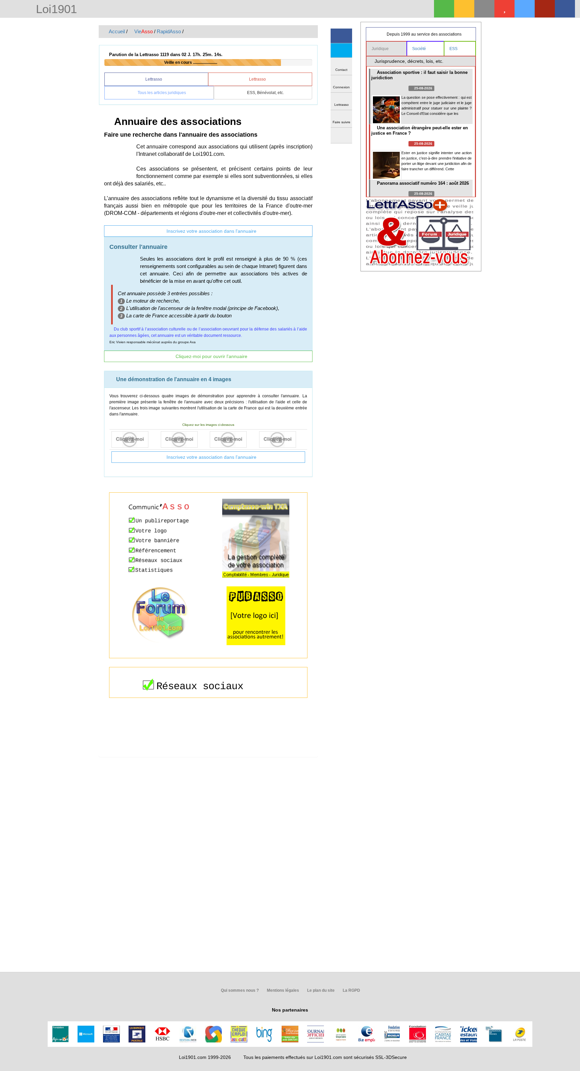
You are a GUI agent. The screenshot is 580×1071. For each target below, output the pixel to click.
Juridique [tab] (381, 48)
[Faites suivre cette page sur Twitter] (341, 50)
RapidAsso (169, 31)
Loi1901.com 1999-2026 (205, 1057)
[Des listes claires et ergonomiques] (233, 439)
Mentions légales (282, 990)
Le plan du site (320, 990)
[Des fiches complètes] (282, 439)
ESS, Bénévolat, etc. (265, 92)
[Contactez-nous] (484, 8)
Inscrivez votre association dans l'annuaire (210, 231)
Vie (143, 31)
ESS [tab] (453, 48)
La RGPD (351, 990)
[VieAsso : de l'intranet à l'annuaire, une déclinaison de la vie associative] (565, 8)
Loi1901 (55, 9)
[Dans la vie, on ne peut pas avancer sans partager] (545, 8)
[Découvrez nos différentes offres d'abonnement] (504, 8)
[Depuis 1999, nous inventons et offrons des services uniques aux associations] (525, 8)
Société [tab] (419, 48)
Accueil (116, 31)
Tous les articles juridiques (161, 92)
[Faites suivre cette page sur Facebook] (341, 36)
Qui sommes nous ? (239, 990)
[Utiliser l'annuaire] (134, 439)
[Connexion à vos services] (444, 8)
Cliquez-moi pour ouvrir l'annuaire (210, 356)
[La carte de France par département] (184, 439)
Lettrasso (154, 79)
